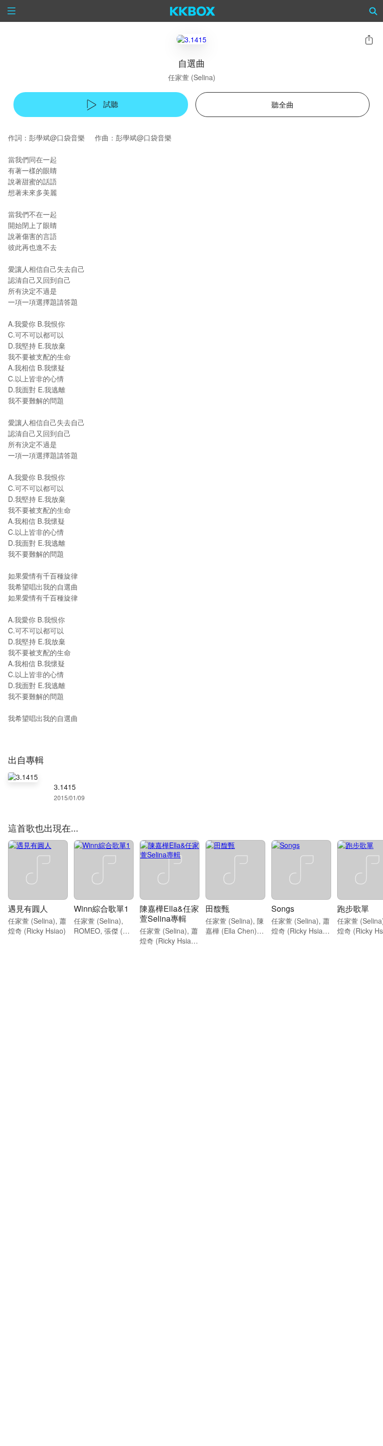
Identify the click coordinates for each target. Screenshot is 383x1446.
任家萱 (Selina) (191, 77)
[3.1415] (191, 39)
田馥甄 (217, 908)
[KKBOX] (193, 11)
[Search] (374, 11)
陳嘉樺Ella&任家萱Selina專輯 (169, 913)
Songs (282, 908)
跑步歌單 (353, 908)
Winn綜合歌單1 (101, 908)
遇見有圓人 (28, 908)
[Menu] (11, 11)
